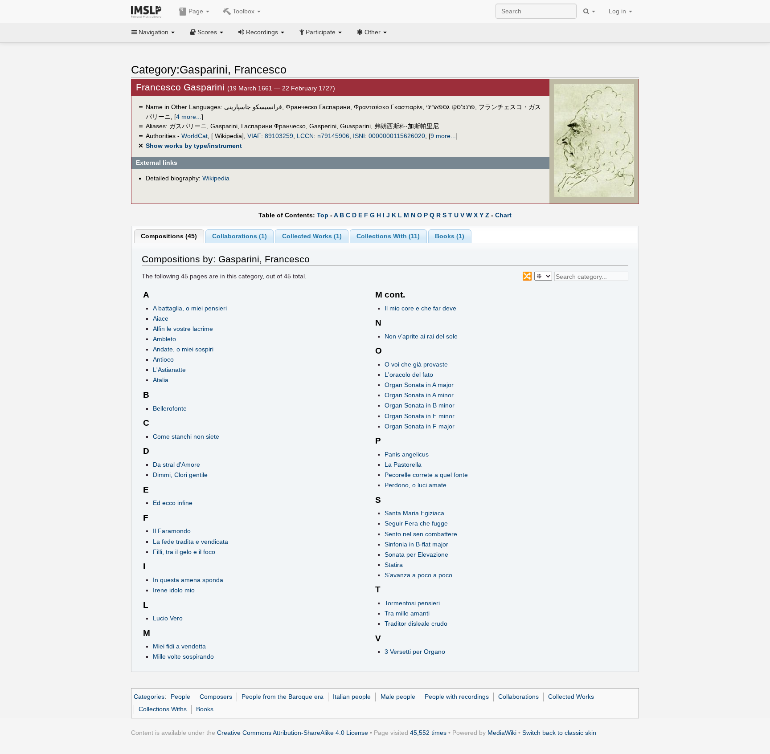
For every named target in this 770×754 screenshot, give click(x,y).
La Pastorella (403, 464)
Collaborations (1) (239, 236)
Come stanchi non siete (186, 436)
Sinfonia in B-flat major (416, 544)
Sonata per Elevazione (416, 554)
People (180, 696)
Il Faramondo (172, 530)
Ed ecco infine (172, 502)
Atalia (160, 379)
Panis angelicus (407, 454)
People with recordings (457, 696)
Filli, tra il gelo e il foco (184, 551)
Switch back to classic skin (559, 732)
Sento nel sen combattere (421, 534)
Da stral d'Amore (176, 464)
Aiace (160, 318)
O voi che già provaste (416, 364)
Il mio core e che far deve (420, 308)
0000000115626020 (397, 135)
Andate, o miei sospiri (183, 349)
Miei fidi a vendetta (179, 646)
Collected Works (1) (312, 236)
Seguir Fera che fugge (416, 523)
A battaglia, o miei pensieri (190, 308)
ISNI (359, 135)
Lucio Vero (168, 618)
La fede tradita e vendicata (190, 541)
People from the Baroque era (283, 696)
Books (204, 709)
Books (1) (449, 236)
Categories (149, 696)
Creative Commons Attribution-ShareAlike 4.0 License (292, 732)
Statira (394, 564)
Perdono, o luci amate (415, 485)
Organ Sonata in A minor (419, 395)
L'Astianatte (169, 369)
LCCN (305, 135)
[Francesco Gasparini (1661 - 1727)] (594, 139)
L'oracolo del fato (409, 374)
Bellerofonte (170, 408)
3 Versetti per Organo (415, 651)
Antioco (163, 359)
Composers (216, 696)
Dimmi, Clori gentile (180, 474)
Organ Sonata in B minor (420, 405)
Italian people (352, 696)
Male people (398, 696)
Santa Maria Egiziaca (414, 513)
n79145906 (333, 135)
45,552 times (428, 732)
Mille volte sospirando (183, 656)
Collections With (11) (388, 236)
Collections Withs (163, 709)
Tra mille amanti (407, 613)
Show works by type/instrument (194, 145)
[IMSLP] (148, 11)
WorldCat (194, 135)
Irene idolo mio (174, 590)
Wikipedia (215, 178)
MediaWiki (501, 732)
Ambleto (164, 338)
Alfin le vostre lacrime (183, 328)
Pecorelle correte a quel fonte (426, 474)
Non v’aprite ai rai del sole (421, 336)
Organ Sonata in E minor (420, 416)
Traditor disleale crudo (416, 623)
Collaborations (518, 696)
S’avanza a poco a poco (418, 575)
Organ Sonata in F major (420, 426)
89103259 (279, 135)
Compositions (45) (169, 236)
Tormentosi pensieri (412, 603)
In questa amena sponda (188, 579)
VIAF (254, 135)
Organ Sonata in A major (419, 384)
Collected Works (571, 696)
